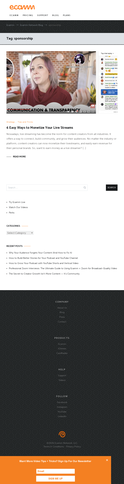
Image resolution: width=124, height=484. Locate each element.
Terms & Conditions (53, 446)
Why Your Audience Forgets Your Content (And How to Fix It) (40, 252)
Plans (67, 15)
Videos (62, 380)
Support (42, 15)
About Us (62, 307)
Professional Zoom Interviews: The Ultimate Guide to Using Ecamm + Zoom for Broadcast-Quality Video (63, 268)
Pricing (28, 15)
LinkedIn (62, 416)
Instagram (62, 406)
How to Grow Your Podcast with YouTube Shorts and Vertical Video (43, 263)
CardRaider (62, 353)
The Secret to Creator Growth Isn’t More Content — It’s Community (44, 273)
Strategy (10, 122)
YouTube (62, 411)
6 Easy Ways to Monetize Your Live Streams (39, 128)
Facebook (62, 402)
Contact (62, 321)
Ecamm (14, 15)
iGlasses (62, 348)
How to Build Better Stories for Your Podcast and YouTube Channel (43, 258)
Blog (55, 15)
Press (62, 317)
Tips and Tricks (25, 122)
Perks (11, 212)
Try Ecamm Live (17, 202)
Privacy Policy (73, 446)
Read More (19, 156)
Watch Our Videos (18, 207)
